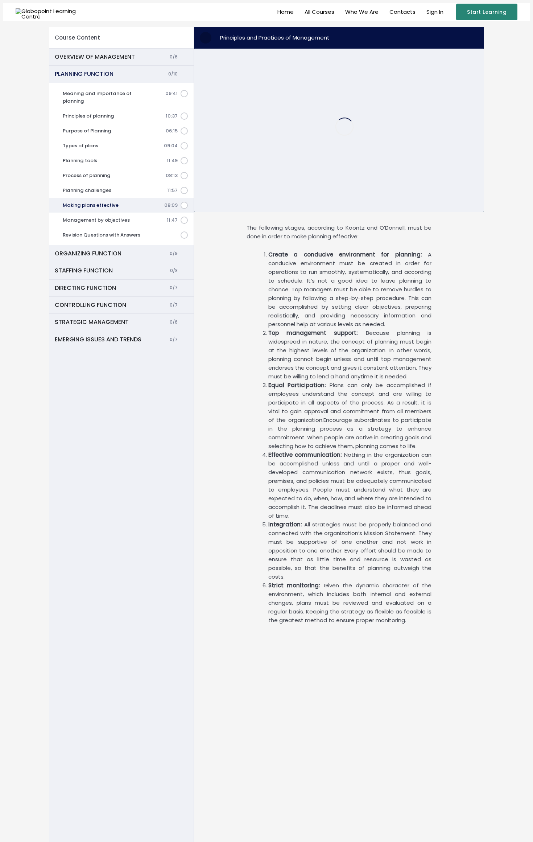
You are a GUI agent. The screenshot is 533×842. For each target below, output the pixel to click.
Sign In (434, 12)
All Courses (319, 12)
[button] (486, 12)
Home (285, 12)
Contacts (402, 12)
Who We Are (362, 12)
